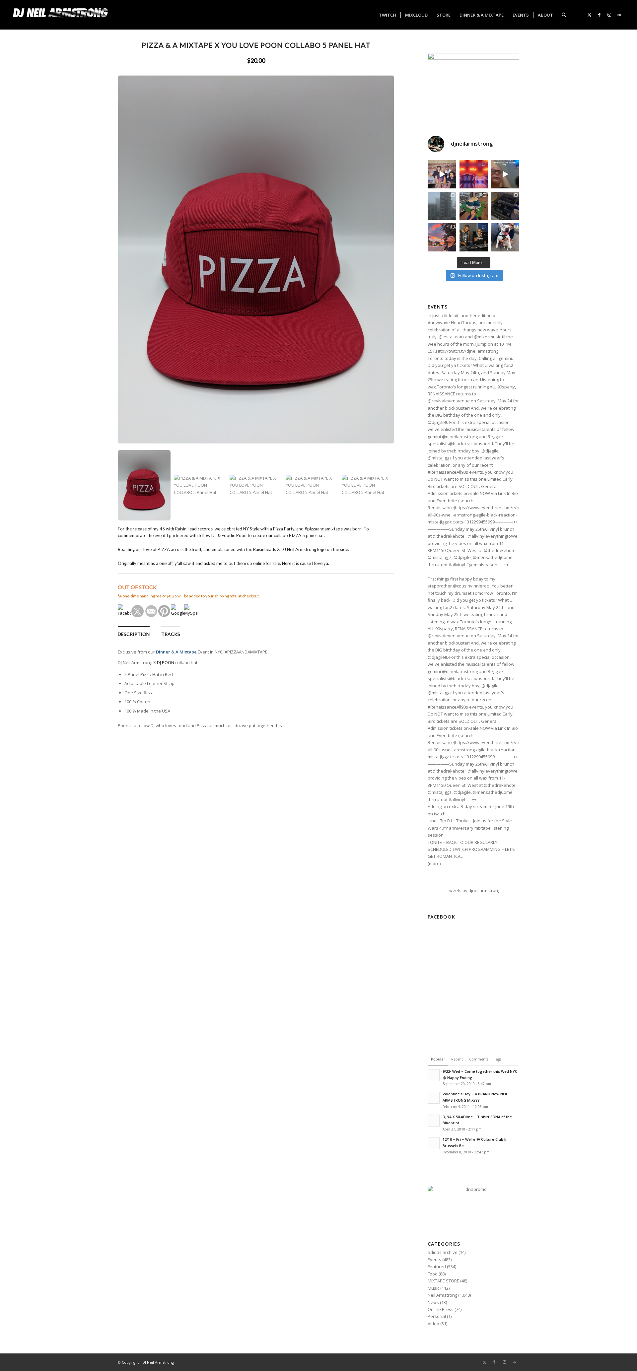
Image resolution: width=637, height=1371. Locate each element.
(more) (434, 863)
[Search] (563, 15)
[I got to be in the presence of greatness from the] (474, 237)
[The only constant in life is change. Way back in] (474, 174)
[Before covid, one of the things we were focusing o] (505, 237)
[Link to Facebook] (599, 15)
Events (434, 1260)
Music (433, 1288)
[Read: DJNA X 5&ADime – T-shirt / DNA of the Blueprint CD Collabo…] (434, 1121)
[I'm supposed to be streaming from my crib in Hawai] (505, 206)
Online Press (441, 1309)
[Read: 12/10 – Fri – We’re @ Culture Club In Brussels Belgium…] (434, 1143)
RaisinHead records (194, 528)
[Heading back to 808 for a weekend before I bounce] (442, 237)
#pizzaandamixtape (324, 528)
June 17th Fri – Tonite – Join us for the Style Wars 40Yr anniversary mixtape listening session (470, 828)
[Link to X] (590, 15)
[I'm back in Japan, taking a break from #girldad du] (474, 206)
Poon (241, 535)
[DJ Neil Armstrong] (62, 15)
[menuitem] (387, 15)
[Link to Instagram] (609, 15)
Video (433, 1324)
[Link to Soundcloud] (619, 15)
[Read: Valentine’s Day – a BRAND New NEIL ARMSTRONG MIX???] (434, 1098)
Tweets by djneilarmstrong (473, 890)
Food (433, 1274)
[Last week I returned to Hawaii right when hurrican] (442, 206)
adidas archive (443, 1252)
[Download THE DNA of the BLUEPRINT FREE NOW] (473, 1189)
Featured (437, 1266)
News (433, 1302)
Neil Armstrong (442, 1295)
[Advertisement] (473, 990)
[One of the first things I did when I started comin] (505, 174)
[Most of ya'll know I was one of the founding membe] (442, 174)
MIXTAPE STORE (443, 1281)
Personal (437, 1316)
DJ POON (165, 662)
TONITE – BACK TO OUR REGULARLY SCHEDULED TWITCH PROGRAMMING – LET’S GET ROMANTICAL (471, 849)
